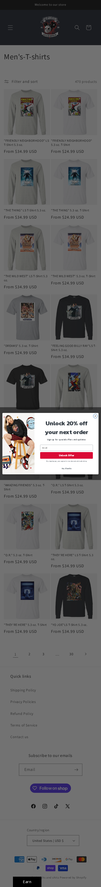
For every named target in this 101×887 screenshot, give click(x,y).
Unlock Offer (66, 455)
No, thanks (66, 468)
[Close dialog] (95, 416)
